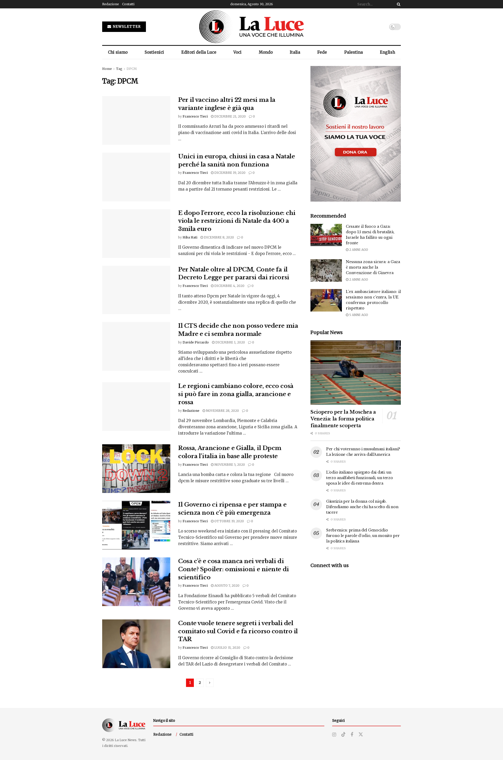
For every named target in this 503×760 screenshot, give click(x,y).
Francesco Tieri (195, 116)
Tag (119, 69)
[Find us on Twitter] (360, 734)
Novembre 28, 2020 (222, 411)
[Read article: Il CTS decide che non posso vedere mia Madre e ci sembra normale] (136, 346)
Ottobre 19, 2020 (229, 521)
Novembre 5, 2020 (229, 465)
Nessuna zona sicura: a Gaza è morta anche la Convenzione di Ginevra (373, 267)
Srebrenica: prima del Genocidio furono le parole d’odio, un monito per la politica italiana (363, 535)
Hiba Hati (190, 237)
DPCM (132, 69)
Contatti (128, 4)
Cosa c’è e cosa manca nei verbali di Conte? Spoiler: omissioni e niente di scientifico (233, 569)
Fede (322, 52)
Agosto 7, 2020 (226, 585)
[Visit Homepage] (251, 26)
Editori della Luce (198, 52)
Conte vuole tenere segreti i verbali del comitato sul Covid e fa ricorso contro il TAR (238, 631)
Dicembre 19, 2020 (229, 173)
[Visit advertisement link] (355, 134)
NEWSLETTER (126, 26)
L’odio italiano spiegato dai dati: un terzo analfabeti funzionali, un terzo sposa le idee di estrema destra (359, 478)
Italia (295, 52)
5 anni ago (358, 315)
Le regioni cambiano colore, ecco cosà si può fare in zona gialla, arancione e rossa (235, 394)
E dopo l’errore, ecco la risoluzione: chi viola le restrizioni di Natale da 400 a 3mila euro (237, 221)
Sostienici (154, 52)
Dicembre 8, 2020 (218, 237)
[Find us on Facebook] (352, 735)
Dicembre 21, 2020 (230, 116)
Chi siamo (118, 52)
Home (107, 69)
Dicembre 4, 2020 (229, 286)
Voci (237, 52)
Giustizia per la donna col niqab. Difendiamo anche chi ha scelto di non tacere (362, 507)
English (387, 52)
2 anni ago (358, 250)
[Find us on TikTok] (343, 734)
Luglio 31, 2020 (227, 648)
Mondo (266, 52)
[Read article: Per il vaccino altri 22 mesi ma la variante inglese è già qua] (136, 120)
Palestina (353, 52)
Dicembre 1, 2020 (230, 342)
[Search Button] (397, 4)
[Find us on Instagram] (334, 735)
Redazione (110, 4)
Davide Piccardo (196, 342)
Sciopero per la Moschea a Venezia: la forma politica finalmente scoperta (343, 419)
